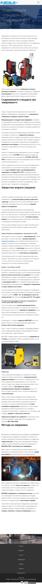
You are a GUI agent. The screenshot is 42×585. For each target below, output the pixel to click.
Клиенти (21, 568)
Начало (21, 546)
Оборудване (21, 559)
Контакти (21, 577)
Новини (21, 564)
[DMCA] (30, 582)
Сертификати (21, 573)
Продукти (21, 550)
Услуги (21, 555)
